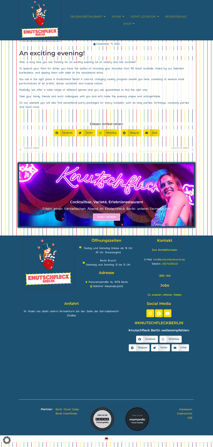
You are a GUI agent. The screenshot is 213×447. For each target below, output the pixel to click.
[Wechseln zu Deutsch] (106, 439)
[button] (64, 132)
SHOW (116, 16)
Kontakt (164, 240)
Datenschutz (184, 413)
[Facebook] (159, 313)
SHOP (127, 23)
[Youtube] (167, 313)
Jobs (164, 285)
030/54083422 (170, 263)
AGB (189, 417)
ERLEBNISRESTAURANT (86, 16)
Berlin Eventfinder (66, 413)
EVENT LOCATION (143, 16)
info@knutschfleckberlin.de (169, 259)
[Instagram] (150, 313)
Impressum (185, 409)
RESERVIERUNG (176, 16)
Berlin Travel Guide (67, 409)
